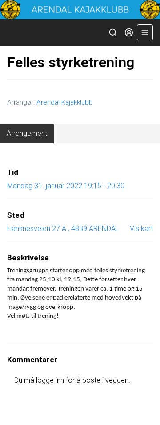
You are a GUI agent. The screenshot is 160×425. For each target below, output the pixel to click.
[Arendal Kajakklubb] (80, 9)
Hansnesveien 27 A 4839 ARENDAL (63, 228)
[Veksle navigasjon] (145, 32)
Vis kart (141, 228)
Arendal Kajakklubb (64, 102)
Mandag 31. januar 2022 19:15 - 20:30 (65, 186)
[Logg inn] (129, 32)
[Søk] (113, 32)
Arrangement (27, 133)
